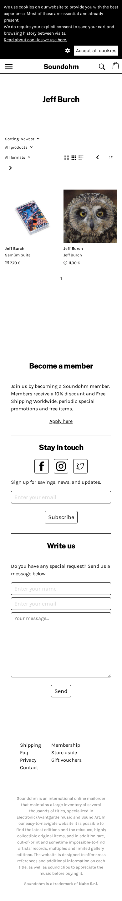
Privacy (28, 760)
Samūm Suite (18, 255)
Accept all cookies (96, 50)
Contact (29, 767)
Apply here (61, 421)
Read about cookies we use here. (35, 39)
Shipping (30, 745)
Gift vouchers (66, 760)
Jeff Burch (14, 248)
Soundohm (61, 66)
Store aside (64, 752)
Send (61, 691)
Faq (24, 752)
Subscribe (61, 517)
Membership (65, 745)
